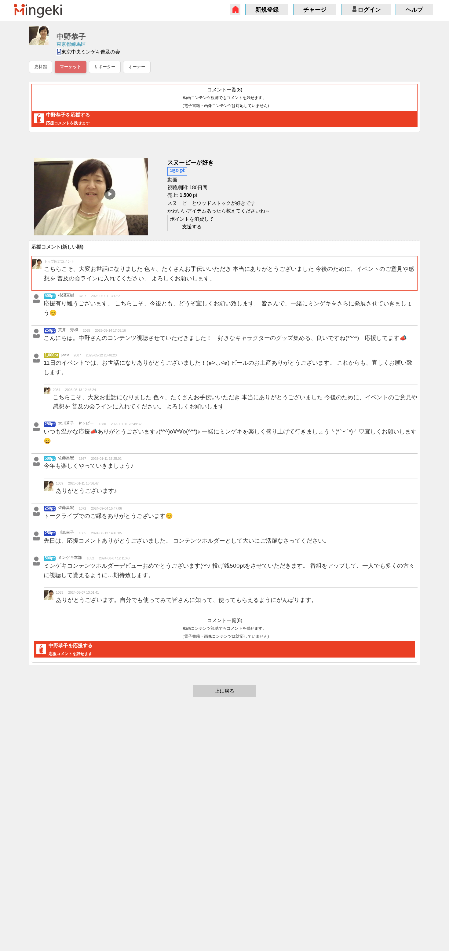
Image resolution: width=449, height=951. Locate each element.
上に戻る (224, 691)
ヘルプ (414, 9)
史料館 (40, 67)
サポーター (104, 67)
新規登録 (267, 9)
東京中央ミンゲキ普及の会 (90, 51)
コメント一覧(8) (224, 97)
